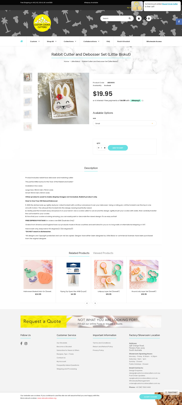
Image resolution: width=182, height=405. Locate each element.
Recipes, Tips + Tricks (65, 354)
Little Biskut (75, 61)
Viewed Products (103, 253)
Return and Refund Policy (103, 346)
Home (66, 61)
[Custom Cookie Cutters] (42, 33)
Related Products (79, 253)
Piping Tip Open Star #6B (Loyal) (73, 291)
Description (91, 168)
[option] (63, 98)
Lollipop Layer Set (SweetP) (109, 291)
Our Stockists (62, 343)
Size (94, 118)
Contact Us (61, 358)
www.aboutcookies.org (46, 398)
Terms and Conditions (102, 343)
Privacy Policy (98, 350)
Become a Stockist (64, 346)
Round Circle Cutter (170, 4)
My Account (61, 361)
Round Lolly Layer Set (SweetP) (144, 291)
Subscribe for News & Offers (68, 350)
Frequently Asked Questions (68, 365)
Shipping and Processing (67, 369)
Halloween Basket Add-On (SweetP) (38, 291)
